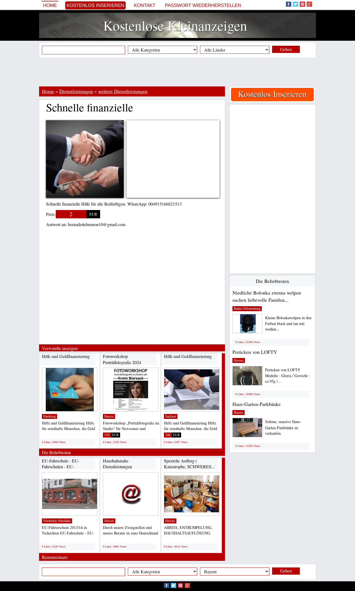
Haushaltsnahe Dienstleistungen (117, 464)
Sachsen (170, 416)
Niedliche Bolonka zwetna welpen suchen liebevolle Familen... (266, 296)
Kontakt (144, 5)
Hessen (109, 521)
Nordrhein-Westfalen (57, 521)
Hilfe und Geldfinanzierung (66, 356)
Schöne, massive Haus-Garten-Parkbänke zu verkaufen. (283, 427)
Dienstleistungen (76, 91)
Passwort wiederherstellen (203, 5)
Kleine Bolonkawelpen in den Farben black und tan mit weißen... (288, 323)
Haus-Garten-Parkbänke (256, 404)
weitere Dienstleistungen (123, 91)
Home (50, 5)
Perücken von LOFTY (254, 352)
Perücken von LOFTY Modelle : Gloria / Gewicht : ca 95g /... (287, 375)
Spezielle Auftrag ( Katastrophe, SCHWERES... (189, 464)
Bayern (109, 416)
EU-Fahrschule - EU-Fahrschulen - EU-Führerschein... (60, 466)
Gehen (286, 49)
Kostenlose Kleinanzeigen (175, 25)
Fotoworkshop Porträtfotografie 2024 (122, 359)
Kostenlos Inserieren (95, 5)
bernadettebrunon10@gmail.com (96, 224)
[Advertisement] (177, 72)
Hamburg (49, 416)
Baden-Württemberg (247, 309)
